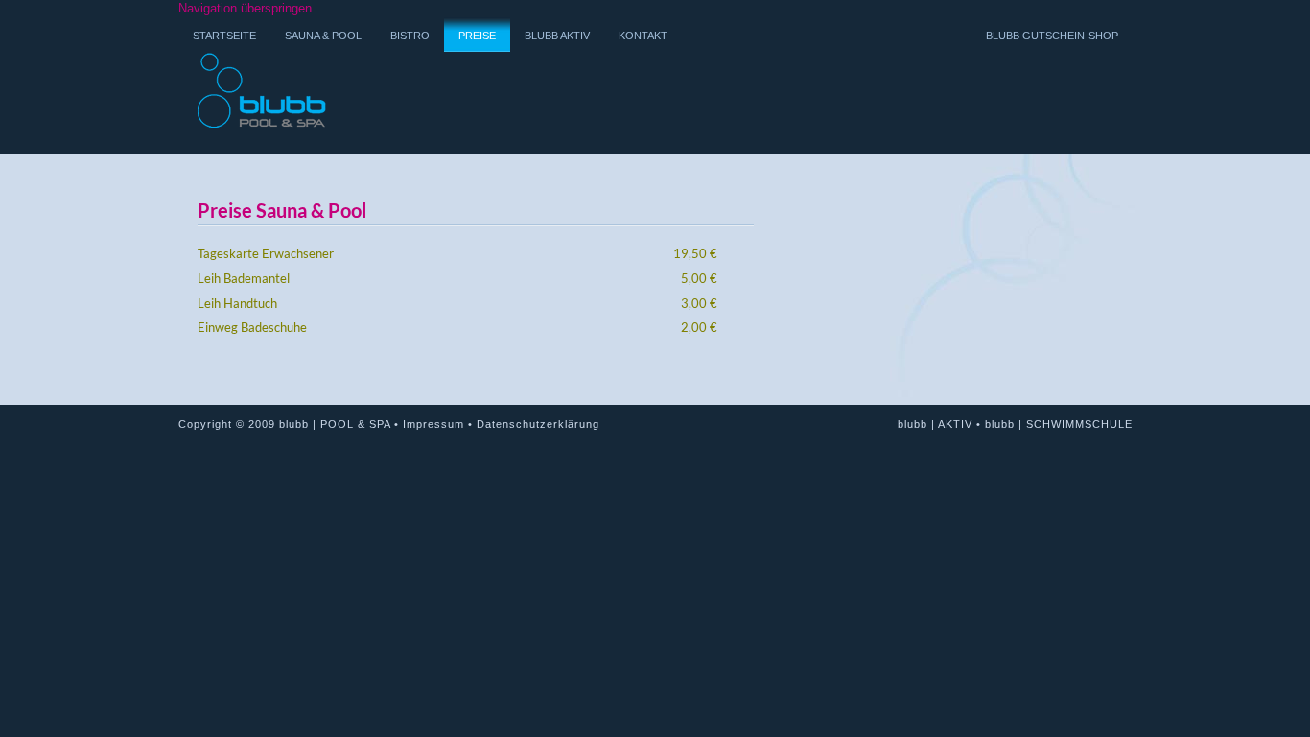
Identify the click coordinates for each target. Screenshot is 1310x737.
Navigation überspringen (245, 8)
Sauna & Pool (323, 35)
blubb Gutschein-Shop (1052, 35)
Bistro (410, 35)
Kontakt (643, 35)
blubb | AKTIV (935, 424)
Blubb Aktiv (557, 35)
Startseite (224, 35)
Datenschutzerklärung (538, 424)
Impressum (433, 424)
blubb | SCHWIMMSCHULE (1059, 424)
